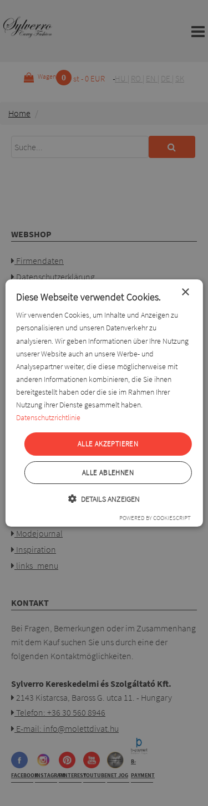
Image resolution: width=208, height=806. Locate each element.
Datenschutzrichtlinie (48, 417)
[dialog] (103, 403)
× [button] (185, 292)
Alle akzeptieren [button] (108, 443)
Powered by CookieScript (155, 518)
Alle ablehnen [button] (108, 472)
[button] (104, 498)
